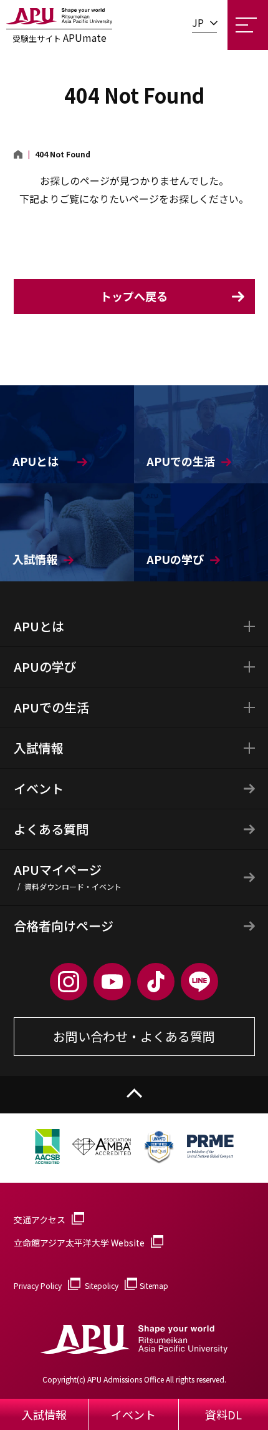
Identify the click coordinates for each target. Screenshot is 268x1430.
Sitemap (154, 1285)
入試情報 (39, 748)
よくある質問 (51, 829)
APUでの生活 (51, 707)
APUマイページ (68, 876)
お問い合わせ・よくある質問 (134, 1036)
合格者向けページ (63, 926)
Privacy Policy (38, 1285)
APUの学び (45, 667)
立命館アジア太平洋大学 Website (79, 1242)
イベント (39, 788)
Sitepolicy (101, 1285)
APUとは (39, 626)
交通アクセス (39, 1219)
